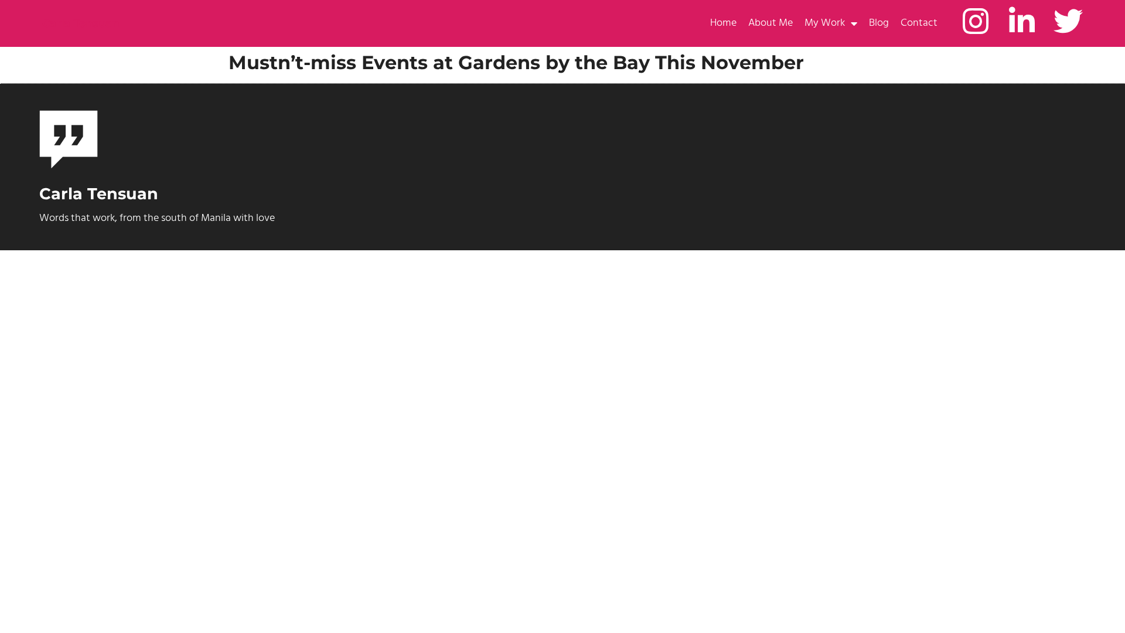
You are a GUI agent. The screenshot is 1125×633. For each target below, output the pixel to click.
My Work (824, 23)
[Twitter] (1068, 21)
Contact (919, 23)
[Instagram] (975, 21)
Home (723, 23)
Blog (879, 23)
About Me (770, 23)
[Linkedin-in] (1022, 21)
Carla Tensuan (80, 23)
